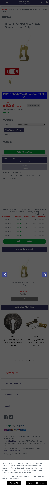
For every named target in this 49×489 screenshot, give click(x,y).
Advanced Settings (36, 483)
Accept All (14, 483)
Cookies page (14, 478)
